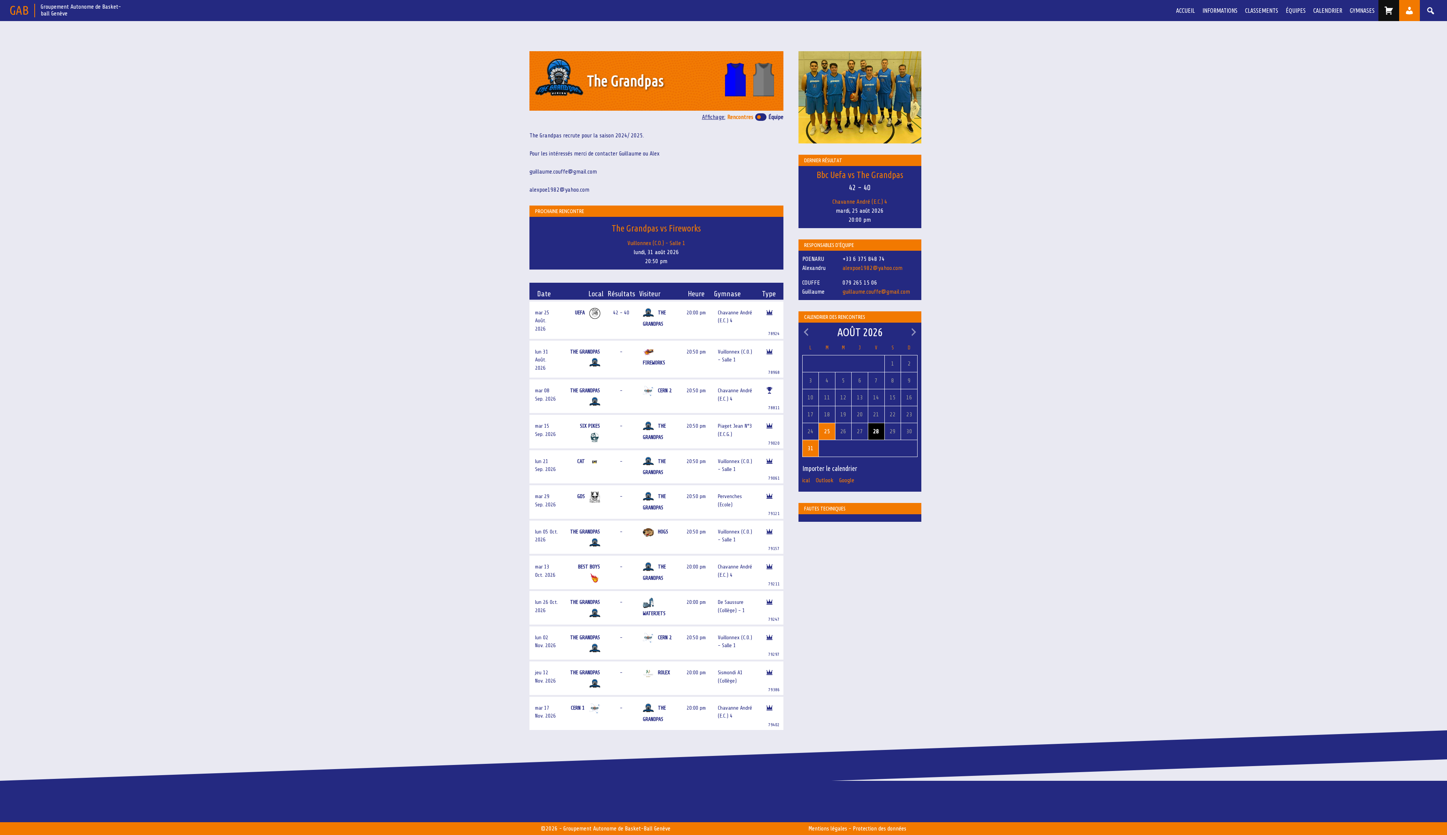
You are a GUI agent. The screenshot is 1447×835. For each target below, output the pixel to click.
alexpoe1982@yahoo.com (872, 268)
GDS (581, 496)
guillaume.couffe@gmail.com (876, 291)
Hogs (663, 532)
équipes (1296, 11)
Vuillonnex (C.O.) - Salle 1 (656, 243)
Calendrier (1327, 11)
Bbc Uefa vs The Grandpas (860, 175)
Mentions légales (827, 828)
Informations (1219, 11)
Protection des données (879, 828)
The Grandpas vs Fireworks (656, 228)
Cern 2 (665, 390)
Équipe (775, 117)
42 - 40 (621, 312)
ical (806, 480)
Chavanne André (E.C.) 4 (859, 201)
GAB (19, 10)
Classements (1261, 11)
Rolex (664, 672)
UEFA (580, 312)
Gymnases (1362, 11)
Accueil (1185, 11)
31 (811, 448)
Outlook (825, 480)
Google (846, 480)
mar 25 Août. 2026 (542, 320)
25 (827, 431)
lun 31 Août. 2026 (541, 360)
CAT (581, 461)
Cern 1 (578, 708)
